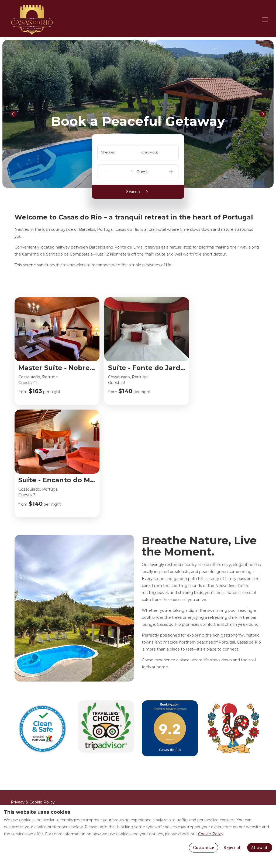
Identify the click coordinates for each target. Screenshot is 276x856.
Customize (203, 847)
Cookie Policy (210, 833)
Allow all (259, 847)
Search (133, 191)
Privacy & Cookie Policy (33, 802)
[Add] (171, 172)
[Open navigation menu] (265, 20)
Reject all (232, 847)
